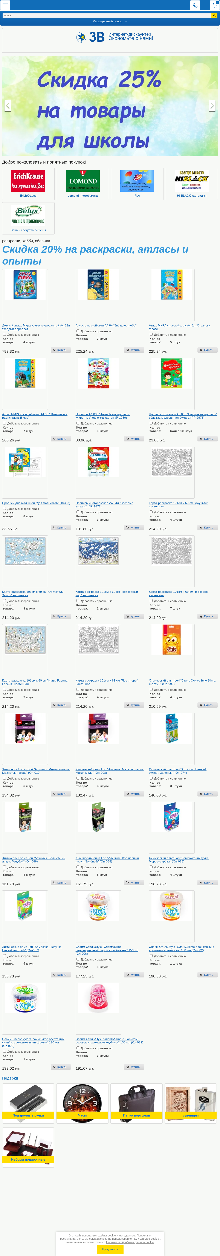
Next (212, 106)
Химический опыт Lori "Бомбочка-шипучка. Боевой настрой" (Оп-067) (32, 948)
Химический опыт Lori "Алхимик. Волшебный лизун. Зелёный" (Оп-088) (107, 859)
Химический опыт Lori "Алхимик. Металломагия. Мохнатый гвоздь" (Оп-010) (36, 770)
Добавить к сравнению (22, 334)
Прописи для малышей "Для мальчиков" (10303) (36, 503)
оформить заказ (215, 5)
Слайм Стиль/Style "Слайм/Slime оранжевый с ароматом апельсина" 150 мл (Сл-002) (181, 948)
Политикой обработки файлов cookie (130, 1242)
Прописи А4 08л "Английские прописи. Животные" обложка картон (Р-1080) (103, 415)
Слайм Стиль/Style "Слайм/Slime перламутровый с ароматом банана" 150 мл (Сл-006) (107, 950)
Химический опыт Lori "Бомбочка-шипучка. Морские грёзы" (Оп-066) (179, 859)
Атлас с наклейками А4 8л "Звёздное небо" (106, 325)
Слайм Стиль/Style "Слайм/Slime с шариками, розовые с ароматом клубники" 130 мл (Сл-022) (109, 1040)
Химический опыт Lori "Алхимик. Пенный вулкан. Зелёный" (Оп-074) (177, 770)
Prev (7, 106)
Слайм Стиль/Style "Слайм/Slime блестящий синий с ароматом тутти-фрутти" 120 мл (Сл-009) (33, 1042)
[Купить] (60, 350)
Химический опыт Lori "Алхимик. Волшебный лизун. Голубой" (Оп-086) (33, 859)
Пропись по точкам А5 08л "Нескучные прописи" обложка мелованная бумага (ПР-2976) (183, 415)
